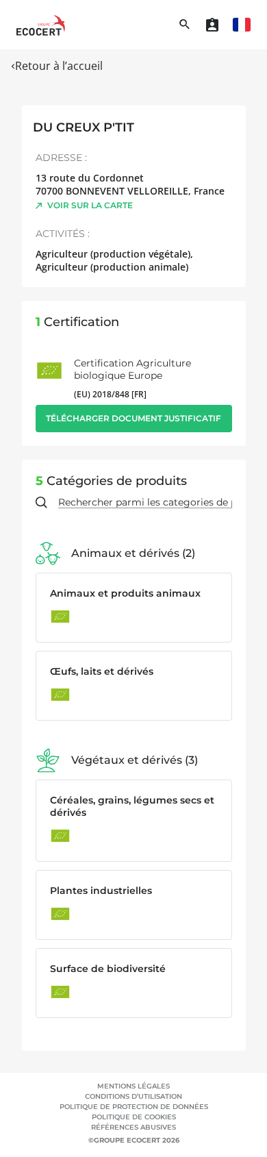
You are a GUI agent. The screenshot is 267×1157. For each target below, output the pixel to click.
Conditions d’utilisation (133, 1096)
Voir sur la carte (90, 205)
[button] (242, 25)
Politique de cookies (134, 1116)
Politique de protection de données (134, 1106)
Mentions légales (133, 1086)
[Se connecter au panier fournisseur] (212, 25)
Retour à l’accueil (59, 65)
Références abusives (133, 1127)
